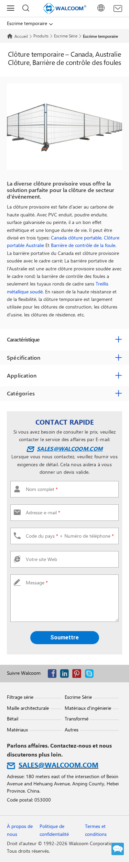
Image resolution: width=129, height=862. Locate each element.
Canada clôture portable (76, 237)
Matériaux (17, 729)
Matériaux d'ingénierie (88, 708)
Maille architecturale (28, 708)
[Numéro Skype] (91, 675)
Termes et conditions (96, 830)
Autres (71, 729)
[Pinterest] (78, 675)
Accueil (21, 36)
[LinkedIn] (66, 675)
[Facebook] (53, 675)
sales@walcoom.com (70, 448)
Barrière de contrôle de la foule (83, 245)
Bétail (12, 718)
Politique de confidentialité (54, 830)
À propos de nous (20, 830)
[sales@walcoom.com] (118, 8)
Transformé (76, 718)
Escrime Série (65, 35)
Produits (41, 35)
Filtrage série (20, 697)
